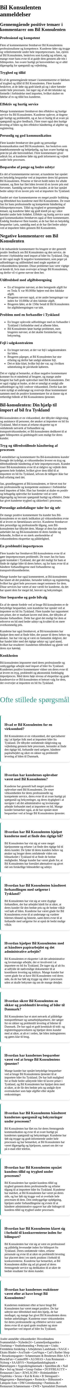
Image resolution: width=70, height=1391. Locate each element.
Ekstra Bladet (8, 1352)
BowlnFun (6, 1359)
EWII (36, 1386)
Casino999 (21, 1359)
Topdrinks (6, 1376)
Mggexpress (7, 1379)
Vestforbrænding (24, 1345)
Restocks (40, 1379)
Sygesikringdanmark (30, 1366)
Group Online (34, 1369)
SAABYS (18, 1362)
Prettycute (43, 1345)
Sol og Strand (15, 1369)
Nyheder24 (25, 1342)
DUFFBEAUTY (55, 1369)
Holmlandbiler (48, 1372)
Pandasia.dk (51, 1382)
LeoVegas (38, 1352)
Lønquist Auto (8, 1382)
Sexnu (18, 1376)
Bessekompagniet (12, 1355)
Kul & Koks (32, 1376)
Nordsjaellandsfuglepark (41, 1362)
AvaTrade (24, 1352)
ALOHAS (36, 1359)
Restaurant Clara (10, 1372)
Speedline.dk (52, 1366)
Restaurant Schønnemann (15, 1386)
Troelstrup (6, 1345)
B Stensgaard (49, 1376)
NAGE (62, 1349)
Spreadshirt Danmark (54, 1386)
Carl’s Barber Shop (58, 1352)
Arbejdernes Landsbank (42, 1349)
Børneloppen (7, 1366)
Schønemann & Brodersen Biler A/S (46, 1355)
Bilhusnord (54, 1379)
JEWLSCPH (30, 1372)
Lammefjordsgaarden (46, 1342)
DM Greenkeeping (31, 1382)
